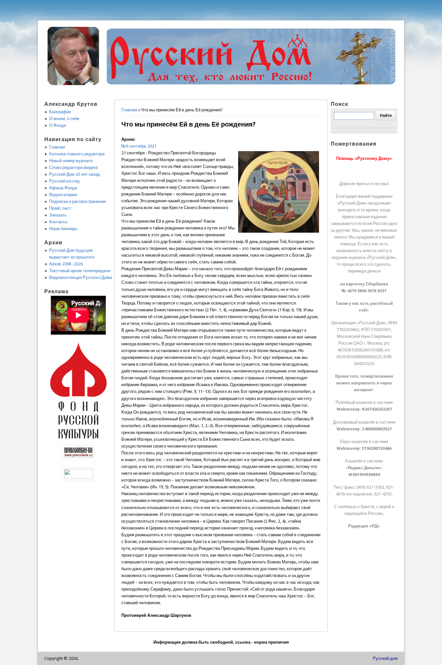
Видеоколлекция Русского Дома (80, 277)
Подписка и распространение (77, 201)
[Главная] (73, 83)
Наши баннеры (63, 228)
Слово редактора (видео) (73, 167)
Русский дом (385, 658)
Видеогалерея (63, 194)
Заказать (58, 215)
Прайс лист (60, 208)
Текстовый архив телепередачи (79, 270)
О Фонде (57, 125)
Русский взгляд (64, 181)
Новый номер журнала (71, 160)
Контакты (58, 221)
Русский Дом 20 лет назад (74, 174)
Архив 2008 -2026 (66, 263)
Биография (60, 111)
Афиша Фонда (63, 187)
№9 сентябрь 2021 (139, 146)
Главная (129, 109)
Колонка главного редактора (77, 153)
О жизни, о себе (64, 118)
